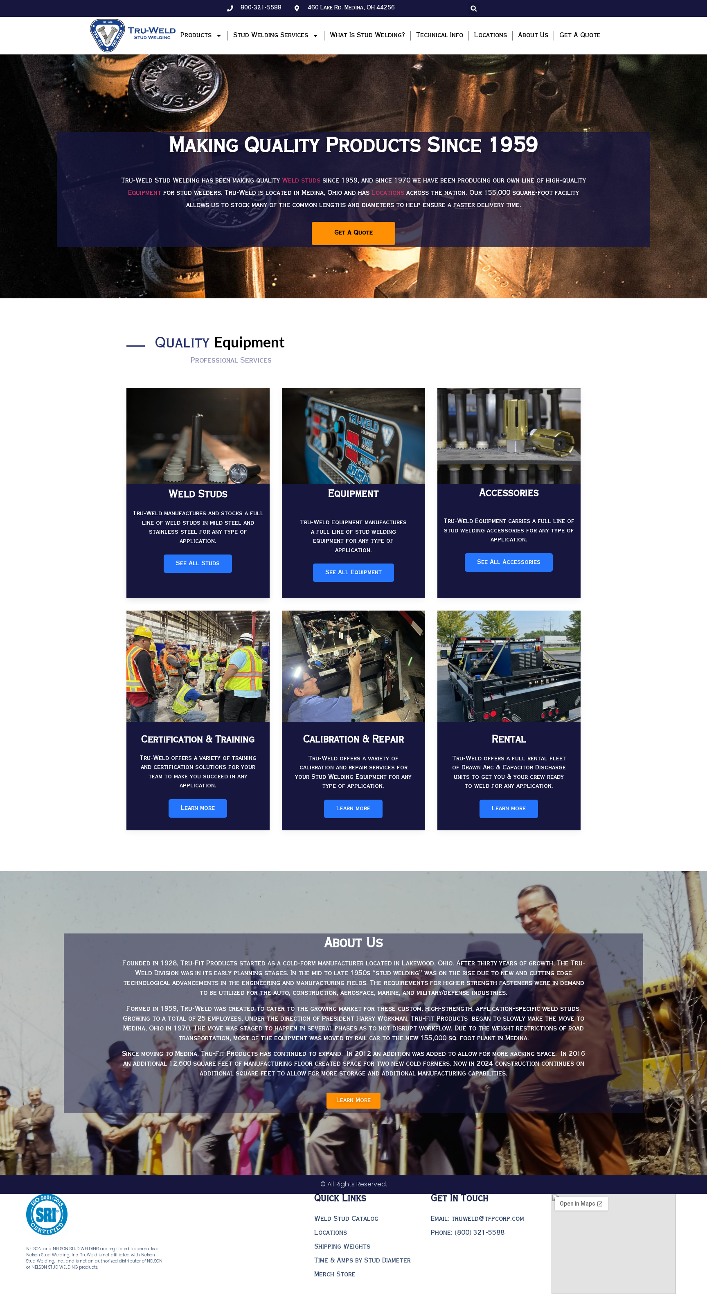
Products (196, 35)
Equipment (144, 193)
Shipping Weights (342, 1247)
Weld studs (301, 181)
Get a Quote (580, 35)
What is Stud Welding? (367, 35)
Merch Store (335, 1274)
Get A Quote (353, 233)
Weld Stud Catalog (346, 1219)
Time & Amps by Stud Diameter (362, 1261)
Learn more (198, 808)
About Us (533, 35)
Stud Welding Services (270, 35)
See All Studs (198, 564)
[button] (474, 8)
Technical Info (439, 35)
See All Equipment (353, 573)
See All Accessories (508, 562)
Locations (490, 35)
